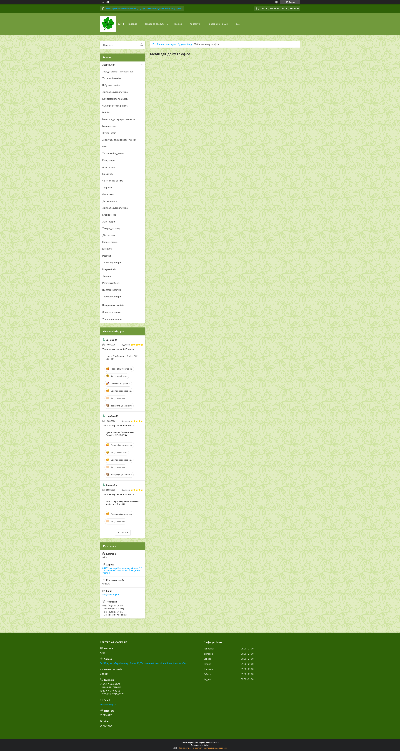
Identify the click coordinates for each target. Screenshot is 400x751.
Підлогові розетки (111, 290)
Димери (106, 276)
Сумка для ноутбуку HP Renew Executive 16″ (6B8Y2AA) (120, 433)
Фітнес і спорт (109, 133)
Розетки (106, 256)
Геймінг (106, 112)
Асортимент (108, 65)
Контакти (195, 24)
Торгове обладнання (113, 153)
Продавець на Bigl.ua (200, 745)
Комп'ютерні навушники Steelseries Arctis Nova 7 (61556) (123, 502)
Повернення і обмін (218, 24)
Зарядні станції (110, 242)
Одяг (105, 146)
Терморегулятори (111, 262)
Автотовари (108, 167)
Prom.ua (215, 742)
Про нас (177, 24)
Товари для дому (111, 228)
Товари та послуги (154, 24)
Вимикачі (107, 249)
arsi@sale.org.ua (110, 594)
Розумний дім (109, 269)
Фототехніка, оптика (112, 180)
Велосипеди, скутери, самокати (118, 119)
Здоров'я (107, 187)
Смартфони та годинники (115, 106)
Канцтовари (108, 160)
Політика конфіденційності (215, 748)
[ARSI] (108, 24)
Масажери (107, 174)
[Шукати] (141, 45)
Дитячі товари (109, 201)
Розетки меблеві (111, 283)
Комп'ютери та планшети (115, 99)
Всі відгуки (123, 532)
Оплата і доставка (111, 312)
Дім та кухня (108, 235)
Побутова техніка (111, 85)
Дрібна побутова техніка (115, 92)
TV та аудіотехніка (111, 78)
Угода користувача (112, 319)
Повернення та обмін (113, 305)
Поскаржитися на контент (190, 748)
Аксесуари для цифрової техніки (119, 140)
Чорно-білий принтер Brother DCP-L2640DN (122, 357)
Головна (132, 24)
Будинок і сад (185, 44)
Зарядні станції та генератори (117, 71)
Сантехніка (108, 194)
